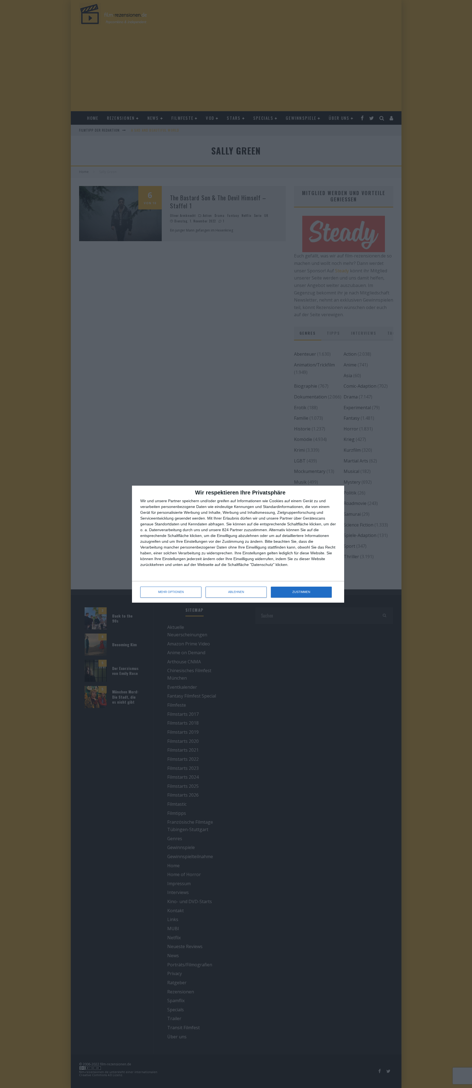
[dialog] (238, 544)
